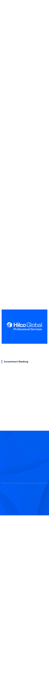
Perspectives (8, 640)
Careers (5, 634)
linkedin (18, 32)
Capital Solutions (10, 602)
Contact (5, 629)
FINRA (21, 580)
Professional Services (12, 607)
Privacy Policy (24, 676)
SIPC (27, 580)
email (9, 32)
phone (14, 32)
